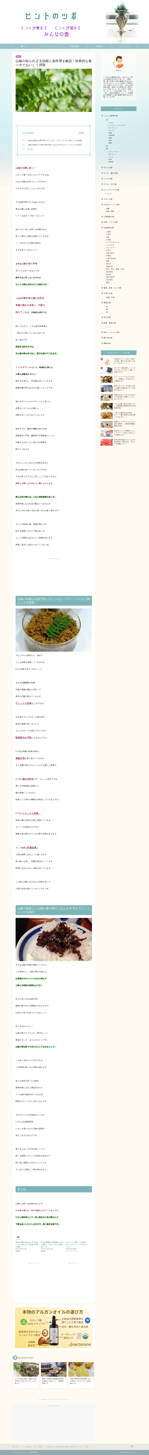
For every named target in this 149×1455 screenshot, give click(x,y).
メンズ (108, 194)
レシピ (111, 157)
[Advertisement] (54, 576)
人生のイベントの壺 (111, 204)
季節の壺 (107, 303)
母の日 (108, 274)
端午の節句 (110, 277)
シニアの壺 (108, 179)
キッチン (112, 130)
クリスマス (110, 245)
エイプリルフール (112, 242)
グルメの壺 (108, 167)
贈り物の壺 (108, 338)
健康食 (18, 56)
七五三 (108, 250)
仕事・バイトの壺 (111, 222)
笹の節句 (109, 280)
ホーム (26, 46)
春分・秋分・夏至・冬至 (115, 269)
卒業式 (108, 256)
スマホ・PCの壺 (110, 184)
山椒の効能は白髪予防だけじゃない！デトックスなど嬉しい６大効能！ (55, 140)
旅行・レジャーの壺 (111, 332)
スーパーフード (114, 152)
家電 (110, 133)
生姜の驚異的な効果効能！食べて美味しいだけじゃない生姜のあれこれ (52, 1244)
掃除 (110, 138)
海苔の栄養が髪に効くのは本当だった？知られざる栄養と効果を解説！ (27, 1244)
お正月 (108, 234)
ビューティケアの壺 (111, 190)
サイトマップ (124, 46)
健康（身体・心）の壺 (112, 288)
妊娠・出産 (110, 297)
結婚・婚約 (110, 211)
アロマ (111, 123)
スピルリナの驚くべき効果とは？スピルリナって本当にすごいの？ (77, 1244)
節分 (108, 282)
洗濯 (110, 140)
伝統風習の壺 (109, 228)
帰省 (108, 261)
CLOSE (81, 133)
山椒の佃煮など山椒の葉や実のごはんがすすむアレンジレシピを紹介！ (55, 145)
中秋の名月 (110, 253)
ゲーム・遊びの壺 (111, 173)
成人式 (108, 264)
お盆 (108, 237)
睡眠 (110, 143)
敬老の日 (109, 266)
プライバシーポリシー (49, 46)
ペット (108, 327)
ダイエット (112, 154)
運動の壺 (107, 343)
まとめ (30, 149)
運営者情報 (74, 46)
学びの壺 (107, 317)
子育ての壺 (108, 293)
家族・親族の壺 (110, 323)
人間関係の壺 (109, 217)
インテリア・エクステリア (117, 125)
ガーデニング (113, 128)
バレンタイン (111, 248)
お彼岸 (108, 232)
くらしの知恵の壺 (111, 116)
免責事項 (99, 46)
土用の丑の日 (111, 258)
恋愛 (108, 208)
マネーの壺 (108, 199)
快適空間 (112, 135)
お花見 (108, 240)
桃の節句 (109, 272)
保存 (110, 159)
